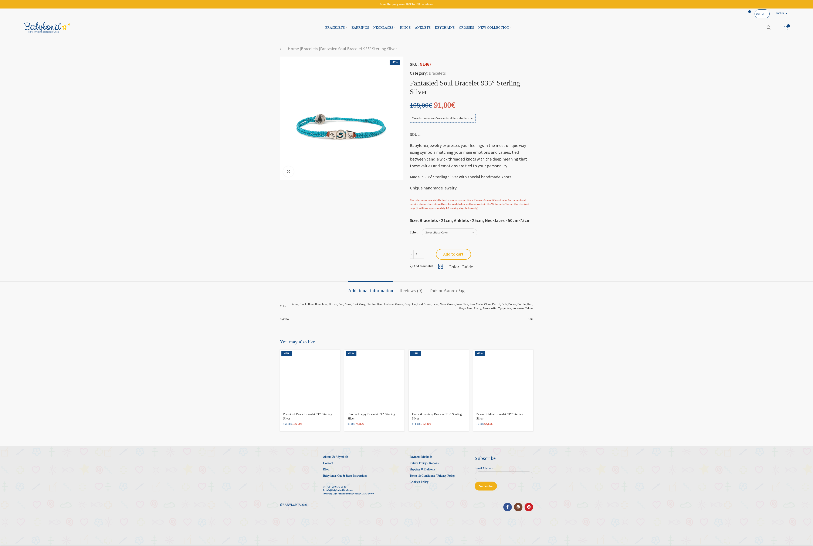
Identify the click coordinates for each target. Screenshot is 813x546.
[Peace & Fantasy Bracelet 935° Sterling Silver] (439, 380)
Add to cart (453, 254)
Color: (414, 233)
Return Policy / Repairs (424, 463)
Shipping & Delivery (422, 469)
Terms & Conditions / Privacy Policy (432, 475)
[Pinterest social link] (529, 507)
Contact (328, 463)
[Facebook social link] (507, 507)
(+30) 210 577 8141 (336, 486)
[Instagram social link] (518, 507)
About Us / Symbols (335, 456)
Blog (326, 469)
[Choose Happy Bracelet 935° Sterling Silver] (374, 380)
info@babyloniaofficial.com (339, 490)
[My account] (777, 27)
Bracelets (309, 49)
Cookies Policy (419, 481)
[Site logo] (47, 27)
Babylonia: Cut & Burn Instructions (345, 475)
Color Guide (460, 266)
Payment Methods (421, 456)
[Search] (769, 27)
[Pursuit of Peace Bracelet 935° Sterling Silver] (310, 380)
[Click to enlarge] (288, 171)
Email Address (484, 468)
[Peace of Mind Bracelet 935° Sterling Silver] (503, 380)
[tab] (370, 288)
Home (293, 49)
